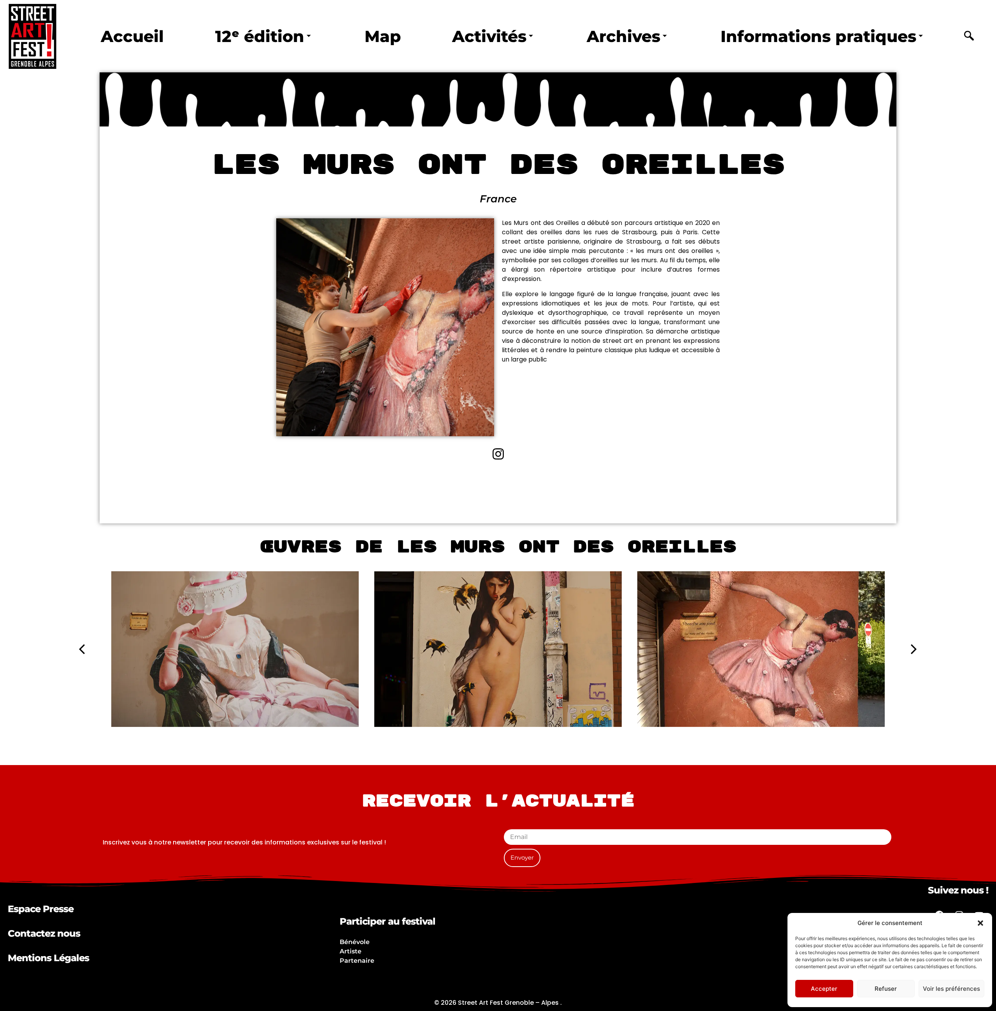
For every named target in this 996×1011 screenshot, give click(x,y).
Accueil (132, 36)
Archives (623, 36)
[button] (980, 923)
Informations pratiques (818, 36)
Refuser (886, 988)
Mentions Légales (48, 958)
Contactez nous (44, 933)
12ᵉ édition (259, 36)
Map (383, 36)
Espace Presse (41, 908)
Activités (489, 36)
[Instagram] (498, 454)
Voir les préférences (951, 988)
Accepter (824, 988)
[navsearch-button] (969, 36)
